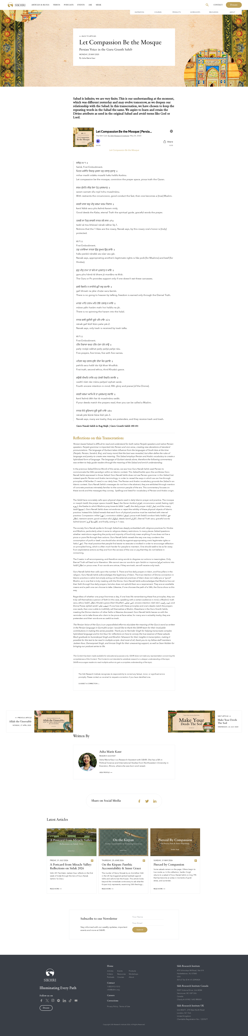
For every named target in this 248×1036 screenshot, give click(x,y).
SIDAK (98, 5)
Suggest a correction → (89, 684)
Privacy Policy (112, 1006)
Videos (56, 5)
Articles (110, 971)
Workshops (195, 12)
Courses (158, 12)
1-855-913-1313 (113, 986)
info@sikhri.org (113, 989)
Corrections (112, 1001)
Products (176, 12)
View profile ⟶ (105, 772)
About (232, 12)
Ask (90, 5)
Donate (234, 5)
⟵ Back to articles (87, 36)
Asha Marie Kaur (88, 58)
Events (81, 5)
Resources (213, 12)
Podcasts (68, 5)
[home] (16, 5)
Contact (218, 5)
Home (110, 966)
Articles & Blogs (40, 5)
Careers (111, 995)
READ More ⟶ (55, 889)
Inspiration (139, 12)
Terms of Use (124, 1006)
